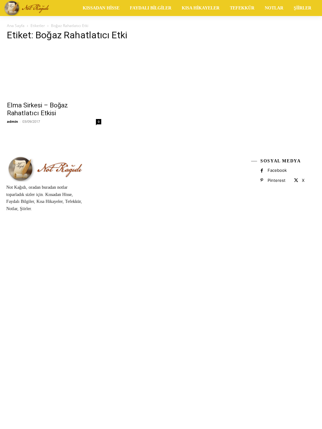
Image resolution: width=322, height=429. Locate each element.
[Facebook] (262, 171)
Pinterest (277, 180)
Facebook (277, 170)
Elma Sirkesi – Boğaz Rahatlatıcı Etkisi (37, 109)
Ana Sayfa (16, 25)
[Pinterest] (262, 180)
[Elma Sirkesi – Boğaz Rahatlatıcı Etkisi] (54, 72)
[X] (296, 180)
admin (12, 121)
